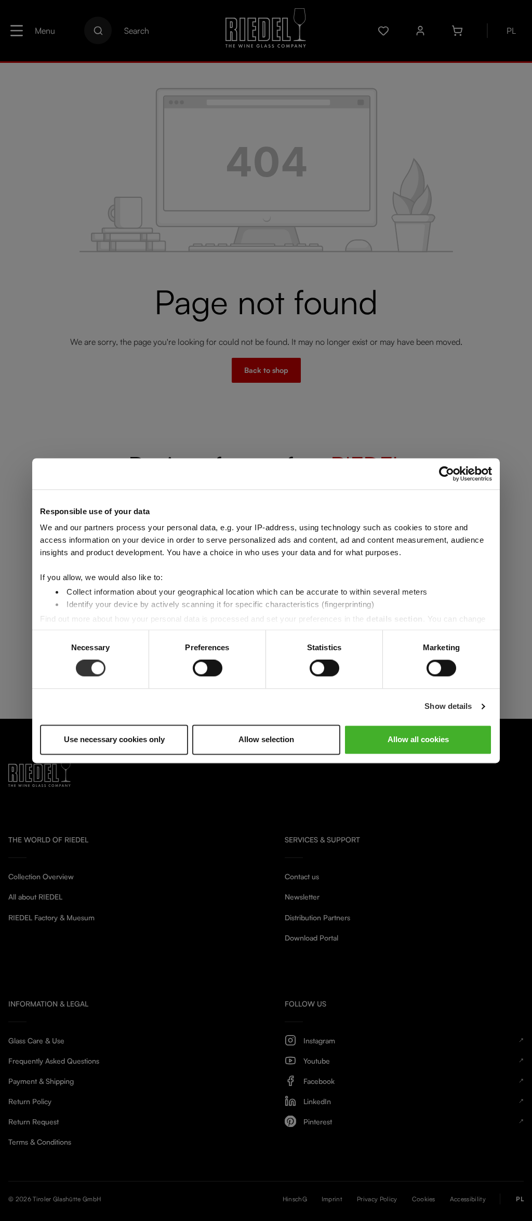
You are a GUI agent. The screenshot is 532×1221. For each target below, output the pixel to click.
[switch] (207, 668)
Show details (448, 706)
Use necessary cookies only (114, 739)
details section (394, 618)
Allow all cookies (418, 739)
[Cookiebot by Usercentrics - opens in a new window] (446, 473)
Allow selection (266, 739)
